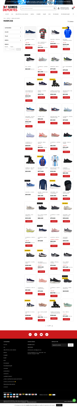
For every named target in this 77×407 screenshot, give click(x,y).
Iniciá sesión (66, 7)
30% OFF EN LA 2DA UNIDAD (22, 14)
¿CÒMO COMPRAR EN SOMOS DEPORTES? (13, 379)
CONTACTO (6, 373)
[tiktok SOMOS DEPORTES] (46, 334)
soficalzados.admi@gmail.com (34, 349)
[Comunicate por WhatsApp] (74, 400)
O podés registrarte (64, 9)
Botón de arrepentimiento (31, 401)
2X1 (12, 14)
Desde (6, 46)
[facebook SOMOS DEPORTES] (35, 334)
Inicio (4, 18)
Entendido (59, 405)
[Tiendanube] (68, 401)
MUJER (44, 14)
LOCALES (6, 386)
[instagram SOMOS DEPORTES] (30, 334)
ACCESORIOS (6, 371)
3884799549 (30, 347)
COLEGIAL (6, 368)
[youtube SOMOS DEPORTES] (41, 334)
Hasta (11, 46)
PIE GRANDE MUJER (65, 14)
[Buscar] (54, 8)
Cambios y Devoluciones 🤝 (10, 381)
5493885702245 (31, 344)
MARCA (32, 14)
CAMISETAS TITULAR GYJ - (39, 2)
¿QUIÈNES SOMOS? (8, 376)
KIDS (49, 14)
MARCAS (8, 18)
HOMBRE (38, 14)
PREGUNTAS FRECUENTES (9, 384)
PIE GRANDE (56, 14)
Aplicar (18, 49)
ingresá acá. (23, 401)
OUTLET (7, 14)
